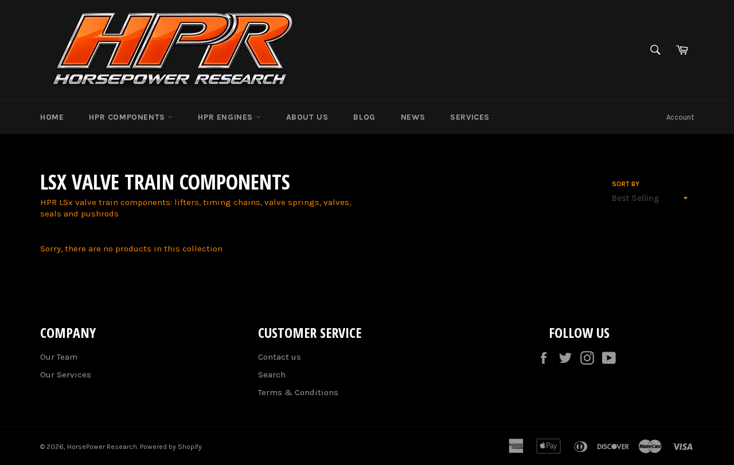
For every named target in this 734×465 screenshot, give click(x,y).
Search (272, 374)
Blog (364, 117)
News (413, 117)
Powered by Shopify (171, 447)
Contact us (279, 357)
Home (52, 117)
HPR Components (128, 117)
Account (680, 117)
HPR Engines (226, 117)
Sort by (625, 184)
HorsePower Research (102, 447)
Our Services (65, 374)
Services (470, 117)
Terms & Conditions (298, 392)
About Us (307, 117)
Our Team (58, 357)
